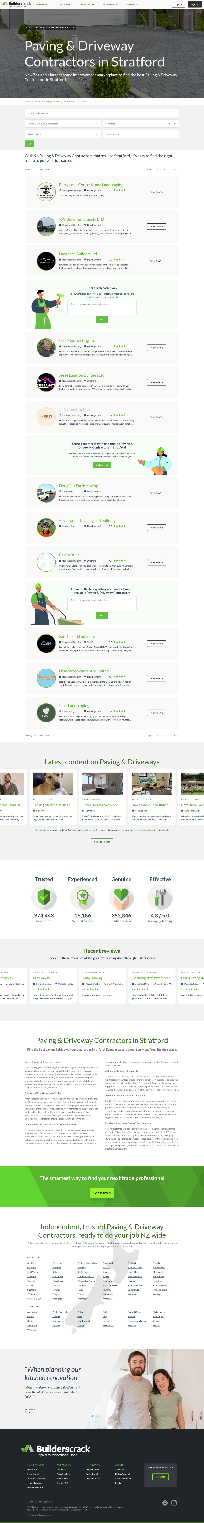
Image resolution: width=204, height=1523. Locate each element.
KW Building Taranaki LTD (81, 219)
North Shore (158, 1276)
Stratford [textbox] (110, 123)
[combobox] (63, 123)
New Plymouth (135, 1276)
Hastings (81, 1267)
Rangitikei (157, 1280)
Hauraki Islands (135, 1267)
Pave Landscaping (74, 705)
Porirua (131, 1280)
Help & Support (122, 1474)
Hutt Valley (32, 1272)
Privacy (49, 1501)
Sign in (178, 4)
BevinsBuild (69, 555)
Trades (37, 101)
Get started (102, 464)
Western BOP (34, 1298)
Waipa (55, 1294)
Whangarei (108, 1298)
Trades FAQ (62, 1483)
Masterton (57, 1276)
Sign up (194, 4)
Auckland (31, 1263)
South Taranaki (110, 1285)
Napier (106, 1276)
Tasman (56, 1325)
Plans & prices (63, 1474)
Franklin (156, 1263)
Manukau (31, 1276)
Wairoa (80, 1294)
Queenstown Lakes (137, 1321)
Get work (61, 1469)
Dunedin (56, 1316)
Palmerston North (86, 1280)
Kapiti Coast (83, 1272)
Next (102, 319)
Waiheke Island (160, 1289)
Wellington (158, 1294)
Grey (105, 1316)
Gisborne (31, 1267)
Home (28, 101)
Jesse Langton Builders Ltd (81, 375)
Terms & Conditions (36, 1501)
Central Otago (134, 1312)
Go (29, 143)
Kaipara (56, 1272)
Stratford (31, 1289)
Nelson (106, 1321)
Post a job (32, 1469)
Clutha (30, 1316)
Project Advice (93, 1474)
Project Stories (93, 1478)
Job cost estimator (36, 1478)
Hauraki (106, 1267)
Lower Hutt (133, 1272)
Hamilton (56, 1267)
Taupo (80, 1289)
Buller (80, 1312)
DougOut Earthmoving (78, 485)
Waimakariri (108, 1325)
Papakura (107, 1280)
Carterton (57, 1263)
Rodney (31, 1285)
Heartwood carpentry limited (84, 671)
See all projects (102, 841)
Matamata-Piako (85, 1276)
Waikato (31, 1294)
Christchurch (159, 1312)
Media (118, 1483)
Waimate (132, 1325)
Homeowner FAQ (35, 1487)
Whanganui (82, 1298)
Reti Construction (74, 409)
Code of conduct (123, 1478)
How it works (87, 4)
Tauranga (107, 1289)
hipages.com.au (44, 1515)
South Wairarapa (160, 1285)
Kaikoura (31, 1321)
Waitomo (132, 1294)
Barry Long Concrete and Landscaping (91, 184)
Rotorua (56, 1285)
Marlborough (83, 1321)
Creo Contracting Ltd (77, 340)
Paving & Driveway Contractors (59, 101)
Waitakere (108, 1294)
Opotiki (31, 1280)
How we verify (110, 4)
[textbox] (59, 134)
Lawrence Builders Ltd (78, 253)
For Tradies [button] (65, 4)
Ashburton (32, 1312)
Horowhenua (159, 1267)
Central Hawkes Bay (87, 1263)
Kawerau (107, 1272)
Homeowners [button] (42, 4)
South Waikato (135, 1285)
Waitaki (156, 1325)
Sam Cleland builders (77, 636)
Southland (32, 1325)
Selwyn (156, 1321)
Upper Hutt (133, 1289)
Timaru (80, 1325)
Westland (31, 1329)
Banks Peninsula (60, 1312)
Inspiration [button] (131, 4)
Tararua (56, 1289)
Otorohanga (58, 1280)
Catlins (106, 1312)
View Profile (156, 192)
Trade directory (34, 1483)
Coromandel (108, 1263)
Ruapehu (81, 1285)
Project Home (92, 1469)
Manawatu (158, 1272)
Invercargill (158, 1316)
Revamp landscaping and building (87, 520)
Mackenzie (57, 1321)
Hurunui (131, 1316)
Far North (132, 1263)
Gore (79, 1316)
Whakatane (57, 1298)
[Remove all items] (91, 123)
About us (119, 1469)
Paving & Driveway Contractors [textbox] (43, 123)
